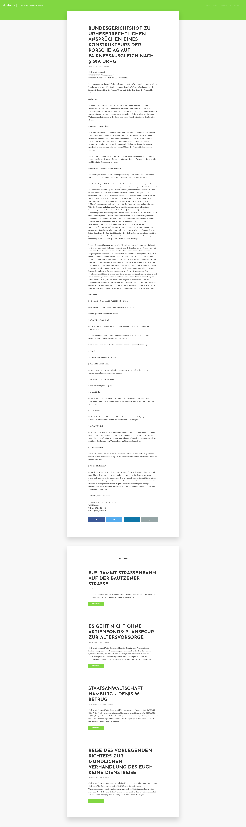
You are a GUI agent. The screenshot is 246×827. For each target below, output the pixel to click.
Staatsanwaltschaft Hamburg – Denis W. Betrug (115, 694)
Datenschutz (234, 5)
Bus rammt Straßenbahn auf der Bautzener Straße (122, 579)
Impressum (224, 5)
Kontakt (215, 5)
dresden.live (9, 5)
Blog (208, 5)
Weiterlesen (96, 603)
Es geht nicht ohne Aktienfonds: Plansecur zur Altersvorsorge (121, 632)
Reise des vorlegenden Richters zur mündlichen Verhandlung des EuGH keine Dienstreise (120, 761)
